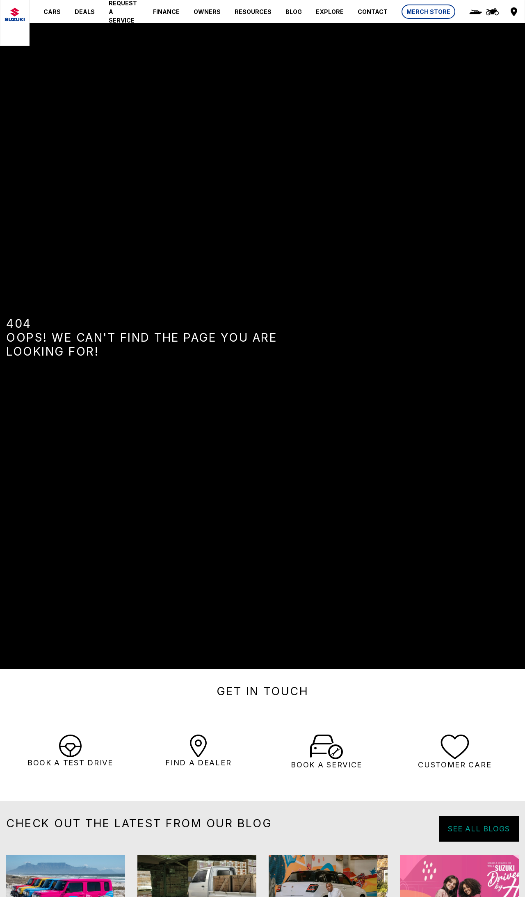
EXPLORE (330, 11)
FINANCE (166, 11)
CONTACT (373, 11)
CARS (52, 11)
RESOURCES (253, 11)
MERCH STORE (428, 11)
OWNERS (207, 11)
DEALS (85, 11)
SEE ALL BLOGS (479, 828)
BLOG (293, 11)
